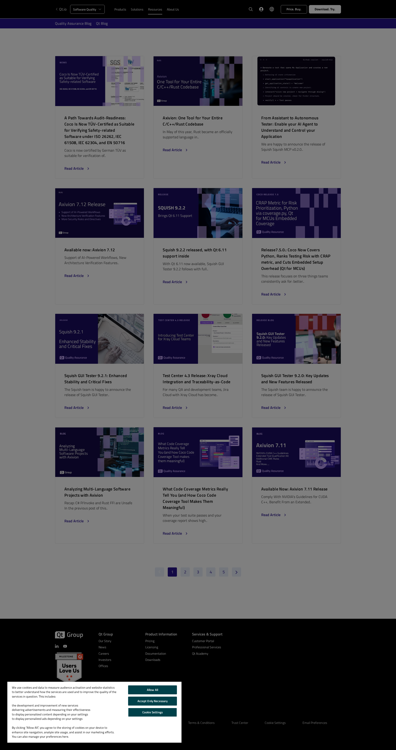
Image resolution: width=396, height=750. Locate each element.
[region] (94, 712)
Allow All (152, 689)
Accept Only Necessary (153, 701)
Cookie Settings (152, 712)
